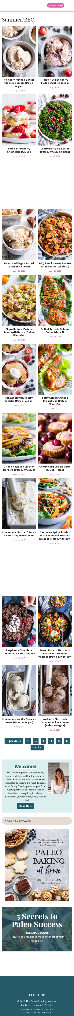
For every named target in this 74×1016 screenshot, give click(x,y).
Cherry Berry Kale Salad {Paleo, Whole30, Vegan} (55, 150)
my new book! (56, 5)
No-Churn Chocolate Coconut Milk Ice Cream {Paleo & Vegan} (54, 722)
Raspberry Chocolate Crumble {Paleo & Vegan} (19, 652)
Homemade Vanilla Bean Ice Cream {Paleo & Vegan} (19, 720)
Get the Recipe (19, 51)
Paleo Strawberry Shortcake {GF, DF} (19, 150)
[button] (5, 5)
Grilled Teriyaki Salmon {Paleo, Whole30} (54, 330)
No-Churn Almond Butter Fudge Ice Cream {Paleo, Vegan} (19, 83)
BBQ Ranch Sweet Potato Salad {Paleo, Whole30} (55, 265)
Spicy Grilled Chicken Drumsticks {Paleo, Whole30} (55, 401)
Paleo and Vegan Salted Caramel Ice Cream (19, 265)
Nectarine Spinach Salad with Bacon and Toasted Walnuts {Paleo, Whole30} (55, 535)
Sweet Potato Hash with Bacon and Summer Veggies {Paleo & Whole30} (55, 653)
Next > (37, 747)
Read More (25, 806)
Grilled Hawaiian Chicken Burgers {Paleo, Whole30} (19, 468)
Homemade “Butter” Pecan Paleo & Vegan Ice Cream (19, 534)
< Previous (14, 741)
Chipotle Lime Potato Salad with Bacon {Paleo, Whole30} (19, 332)
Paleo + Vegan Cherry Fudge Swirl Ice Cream (55, 81)
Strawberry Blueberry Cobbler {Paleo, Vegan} (19, 399)
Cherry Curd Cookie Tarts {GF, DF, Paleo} (55, 468)
